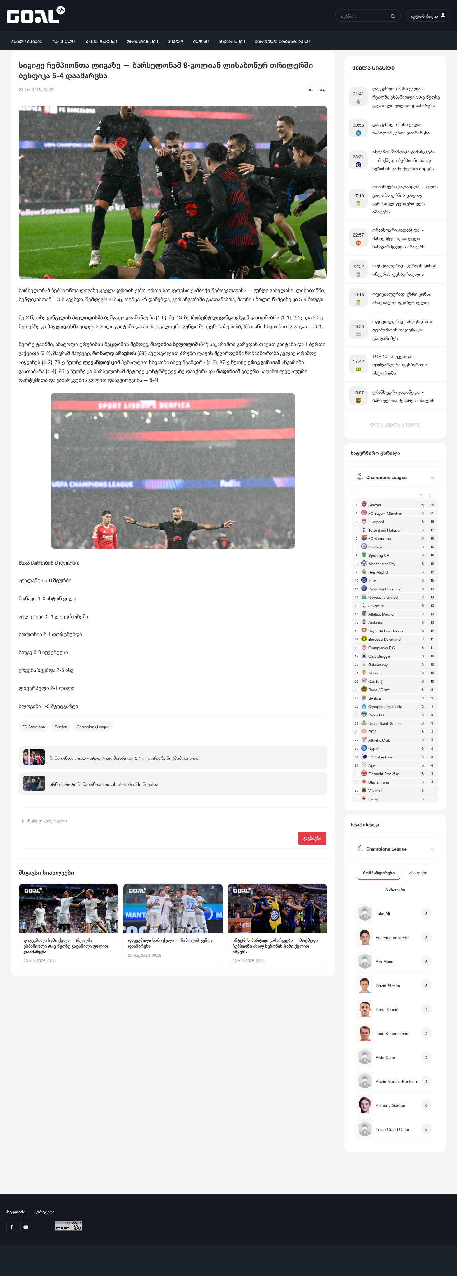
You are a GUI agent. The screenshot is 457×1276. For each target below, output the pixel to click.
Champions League (93, 726)
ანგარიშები (232, 40)
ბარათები (395, 889)
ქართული (63, 40)
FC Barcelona (33, 726)
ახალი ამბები (26, 40)
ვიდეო (175, 40)
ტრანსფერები (142, 40)
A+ (322, 89)
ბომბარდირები (379, 872)
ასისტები (418, 872)
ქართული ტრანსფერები (282, 40)
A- (311, 89)
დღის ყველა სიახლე (395, 424)
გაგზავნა (312, 838)
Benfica (61, 726)
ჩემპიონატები (101, 40)
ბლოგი (201, 40)
